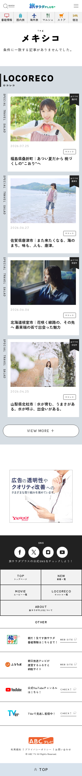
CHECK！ (66, 689)
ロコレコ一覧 (61, 592)
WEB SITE (66, 639)
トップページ (20, 577)
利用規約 (16, 749)
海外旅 (34, 20)
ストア (61, 20)
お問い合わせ (63, 749)
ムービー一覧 (20, 592)
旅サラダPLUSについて (41, 608)
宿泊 (75, 20)
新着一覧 (61, 577)
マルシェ (47, 20)
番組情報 (6, 20)
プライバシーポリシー (38, 749)
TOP (43, 769)
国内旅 (20, 20)
